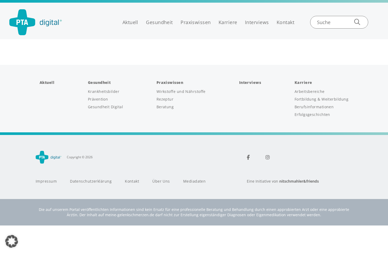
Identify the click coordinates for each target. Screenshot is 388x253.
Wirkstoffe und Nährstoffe (181, 91)
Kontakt (285, 22)
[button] (11, 241)
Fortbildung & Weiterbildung (321, 99)
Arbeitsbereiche (310, 91)
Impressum (46, 181)
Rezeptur (165, 99)
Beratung (165, 107)
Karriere (228, 22)
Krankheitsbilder (103, 91)
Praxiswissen (196, 22)
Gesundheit (159, 22)
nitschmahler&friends (299, 181)
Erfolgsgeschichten (312, 114)
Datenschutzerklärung (91, 181)
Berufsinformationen (314, 107)
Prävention (98, 99)
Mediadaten (194, 181)
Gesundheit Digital (105, 107)
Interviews (257, 22)
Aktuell (130, 22)
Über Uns (161, 181)
